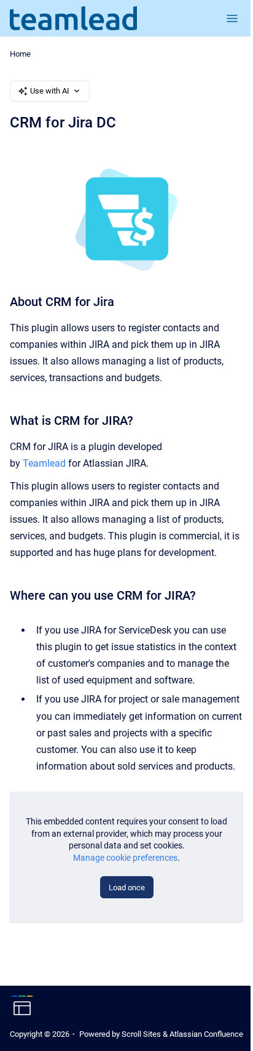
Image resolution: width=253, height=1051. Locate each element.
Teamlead (44, 463)
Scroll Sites (141, 1034)
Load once (127, 887)
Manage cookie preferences (125, 858)
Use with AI (49, 90)
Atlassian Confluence (206, 1034)
